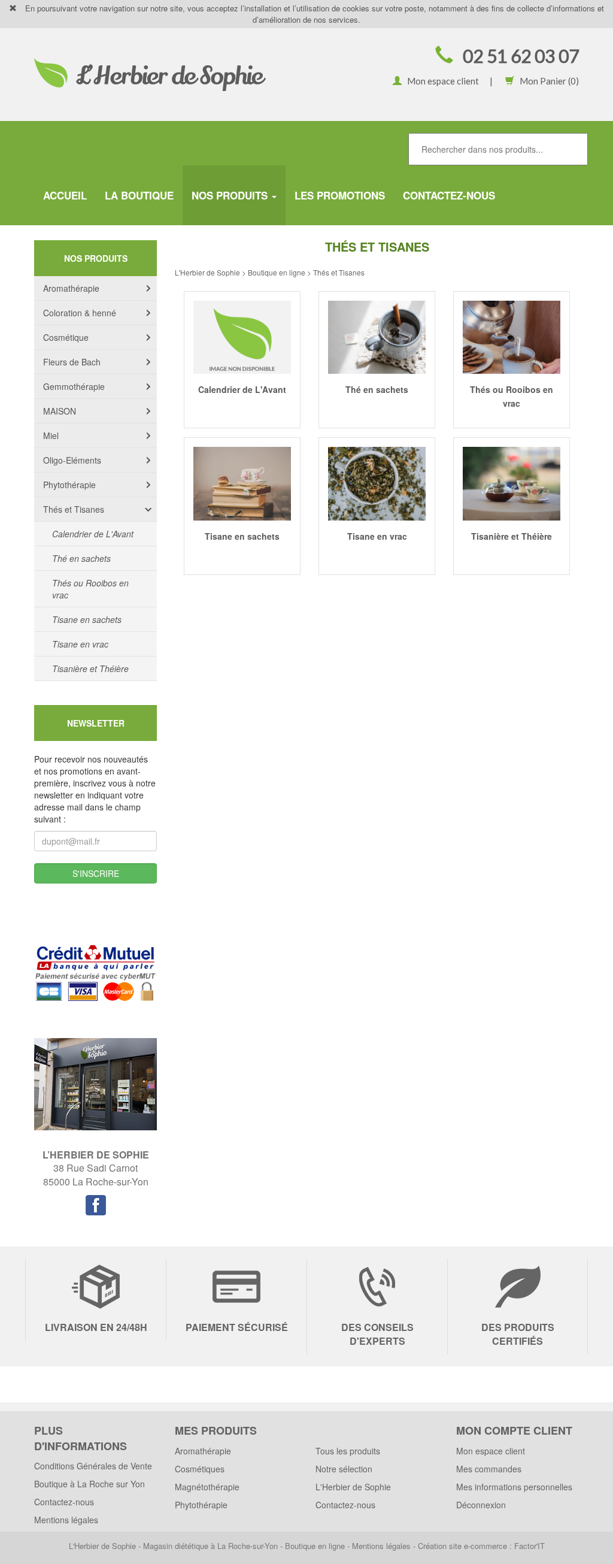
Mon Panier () (546, 80)
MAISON (59, 411)
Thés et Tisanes (73, 509)
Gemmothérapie (74, 386)
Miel (51, 435)
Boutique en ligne (315, 1545)
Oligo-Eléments (72, 460)
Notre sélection (343, 1469)
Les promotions (340, 195)
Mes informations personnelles (514, 1487)
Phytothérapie (69, 485)
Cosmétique (66, 337)
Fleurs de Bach (72, 362)
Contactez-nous (449, 195)
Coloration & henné (79, 313)
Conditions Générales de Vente (93, 1466)
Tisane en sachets (87, 619)
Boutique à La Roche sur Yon (89, 1484)
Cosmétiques (199, 1469)
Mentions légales (66, 1520)
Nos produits (231, 195)
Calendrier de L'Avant (92, 534)
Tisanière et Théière (90, 668)
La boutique (139, 195)
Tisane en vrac (80, 644)
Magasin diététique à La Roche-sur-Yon (210, 1545)
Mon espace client (440, 80)
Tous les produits (347, 1451)
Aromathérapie (71, 288)
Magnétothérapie (207, 1487)
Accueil (65, 195)
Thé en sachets (81, 558)
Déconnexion (481, 1505)
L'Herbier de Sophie (353, 1487)
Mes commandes (488, 1469)
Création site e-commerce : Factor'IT (481, 1545)
